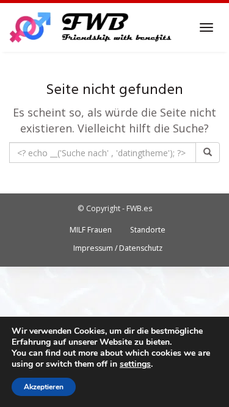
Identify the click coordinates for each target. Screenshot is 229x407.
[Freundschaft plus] (92, 27)
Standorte (147, 230)
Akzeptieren (44, 387)
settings (135, 364)
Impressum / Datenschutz (117, 248)
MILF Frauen (91, 230)
